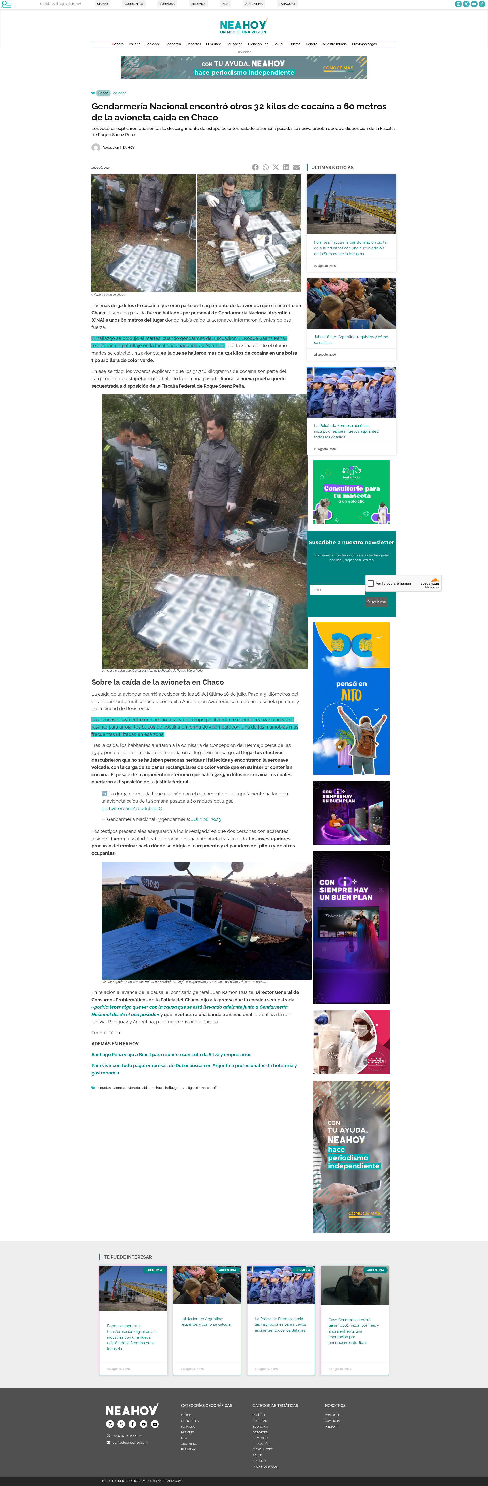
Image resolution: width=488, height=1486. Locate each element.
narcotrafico (211, 1088)
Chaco (103, 93)
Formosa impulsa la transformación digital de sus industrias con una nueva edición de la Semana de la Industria (350, 248)
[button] (255, 167)
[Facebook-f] (482, 4)
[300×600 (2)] (351, 1231)
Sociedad (119, 93)
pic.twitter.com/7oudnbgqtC (132, 808)
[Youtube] (474, 4)
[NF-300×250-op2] (351, 1072)
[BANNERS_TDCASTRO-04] (351, 773)
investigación (190, 1088)
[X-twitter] (466, 4)
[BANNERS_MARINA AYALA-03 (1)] (351, 522)
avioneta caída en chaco (145, 1088)
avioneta (118, 1088)
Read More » (117, 1355)
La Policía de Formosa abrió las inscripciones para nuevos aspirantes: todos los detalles (346, 431)
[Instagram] (458, 4)
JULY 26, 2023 (206, 819)
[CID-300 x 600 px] (351, 1002)
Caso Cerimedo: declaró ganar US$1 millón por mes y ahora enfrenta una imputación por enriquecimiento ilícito (354, 1331)
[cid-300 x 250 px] (351, 843)
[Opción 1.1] (244, 77)
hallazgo (171, 1088)
